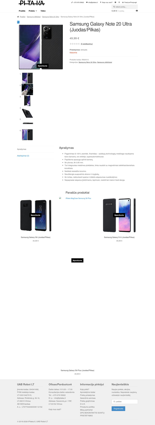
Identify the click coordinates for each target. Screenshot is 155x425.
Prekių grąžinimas (87, 401)
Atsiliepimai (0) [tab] (23, 155)
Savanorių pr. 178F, (64, 401)
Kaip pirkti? (84, 389)
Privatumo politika (87, 407)
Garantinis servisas (88, 398)
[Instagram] (119, 2)
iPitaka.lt (31, 421)
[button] (18, 22)
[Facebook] (115, 2)
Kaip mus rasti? (107, 2)
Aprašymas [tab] (21, 149)
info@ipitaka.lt (93, 2)
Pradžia (22, 10)
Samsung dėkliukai (34, 16)
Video (43, 10)
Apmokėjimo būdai (87, 392)
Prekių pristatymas (87, 395)
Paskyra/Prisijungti (130, 2)
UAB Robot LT (42, 421)
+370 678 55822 (78, 2)
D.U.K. (82, 404)
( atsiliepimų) (87, 44)
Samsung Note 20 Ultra (50, 16)
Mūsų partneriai (86, 409)
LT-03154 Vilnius (55, 404)
